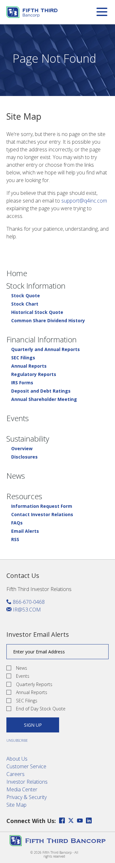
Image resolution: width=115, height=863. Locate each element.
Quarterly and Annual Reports (45, 349)
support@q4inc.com (84, 200)
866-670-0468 (28, 601)
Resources (24, 496)
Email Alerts (25, 531)
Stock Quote (25, 295)
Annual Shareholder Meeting (44, 399)
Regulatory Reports (33, 374)
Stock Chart (24, 304)
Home (16, 273)
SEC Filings (23, 358)
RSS (15, 539)
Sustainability (27, 439)
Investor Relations (27, 781)
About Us (16, 758)
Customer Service (26, 766)
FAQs (17, 523)
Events (17, 418)
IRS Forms (22, 382)
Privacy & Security (26, 797)
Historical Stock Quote (37, 312)
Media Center (21, 789)
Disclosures (24, 457)
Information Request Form (41, 506)
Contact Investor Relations (42, 514)
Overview (22, 448)
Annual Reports (29, 366)
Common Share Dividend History (48, 320)
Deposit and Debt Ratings (41, 391)
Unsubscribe (17, 740)
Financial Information (41, 339)
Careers (15, 774)
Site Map (16, 804)
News (15, 476)
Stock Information (35, 286)
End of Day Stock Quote (40, 708)
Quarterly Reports (34, 684)
